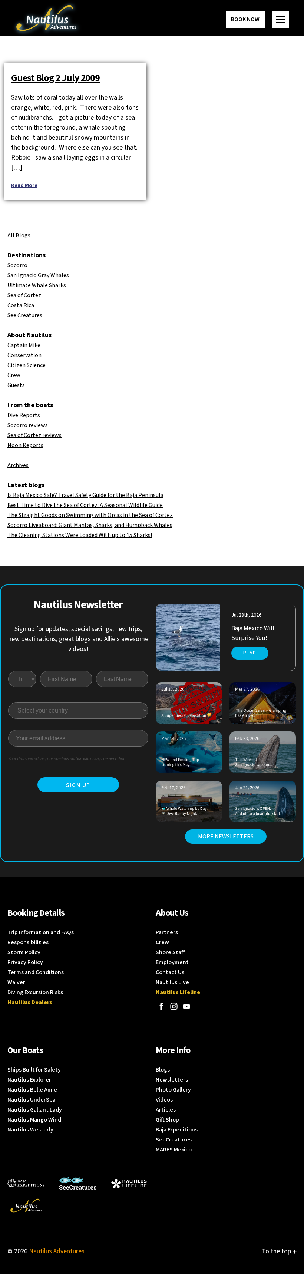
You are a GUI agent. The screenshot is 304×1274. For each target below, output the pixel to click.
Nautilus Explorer (29, 1080)
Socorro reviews (27, 425)
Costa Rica (20, 305)
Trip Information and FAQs (40, 932)
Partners (167, 932)
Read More (24, 185)
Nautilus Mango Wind (34, 1120)
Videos (164, 1100)
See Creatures (24, 315)
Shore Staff (170, 952)
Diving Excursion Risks (35, 992)
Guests (16, 385)
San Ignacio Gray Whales (38, 275)
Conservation (24, 355)
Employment (172, 962)
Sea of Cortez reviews (34, 435)
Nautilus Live (172, 982)
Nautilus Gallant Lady (34, 1110)
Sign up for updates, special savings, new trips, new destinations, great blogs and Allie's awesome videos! (78, 639)
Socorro (17, 265)
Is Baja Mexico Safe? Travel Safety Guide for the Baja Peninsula (85, 495)
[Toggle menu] (280, 19)
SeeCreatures (174, 1140)
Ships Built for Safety (34, 1070)
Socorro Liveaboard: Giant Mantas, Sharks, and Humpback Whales (89, 525)
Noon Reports (25, 445)
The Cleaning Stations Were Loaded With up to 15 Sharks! (79, 535)
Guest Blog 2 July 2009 (55, 78)
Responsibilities (28, 942)
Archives (18, 465)
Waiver (16, 982)
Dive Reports (23, 415)
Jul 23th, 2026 (246, 615)
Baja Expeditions (177, 1130)
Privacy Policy (25, 962)
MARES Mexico (174, 1150)
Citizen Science (26, 365)
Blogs (163, 1070)
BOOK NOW (245, 19)
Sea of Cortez (24, 295)
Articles (166, 1110)
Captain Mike (23, 345)
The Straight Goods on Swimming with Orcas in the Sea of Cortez (90, 515)
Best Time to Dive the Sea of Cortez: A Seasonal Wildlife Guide (85, 505)
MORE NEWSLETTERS (226, 836)
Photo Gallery (173, 1090)
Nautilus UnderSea (31, 1100)
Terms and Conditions (35, 972)
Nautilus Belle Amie (32, 1090)
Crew (13, 375)
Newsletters (172, 1080)
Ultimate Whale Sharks (36, 285)
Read (249, 653)
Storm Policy (23, 952)
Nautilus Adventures (57, 1251)
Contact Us (170, 972)
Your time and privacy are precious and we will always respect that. (67, 759)
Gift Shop (167, 1120)
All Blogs (18, 235)
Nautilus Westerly (30, 1130)
